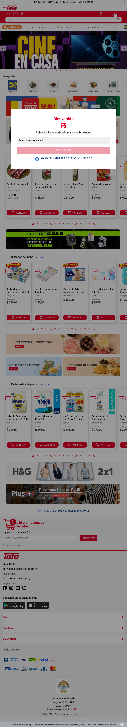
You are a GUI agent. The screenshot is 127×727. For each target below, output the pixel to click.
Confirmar (63, 150)
